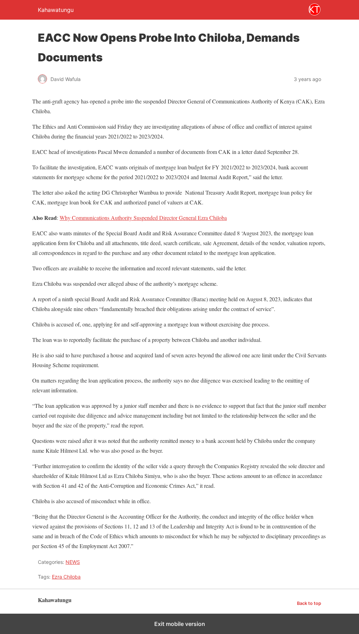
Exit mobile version (179, 623)
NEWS (73, 562)
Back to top (309, 603)
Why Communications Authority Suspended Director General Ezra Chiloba (143, 217)
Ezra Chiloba (66, 577)
